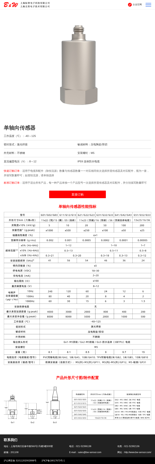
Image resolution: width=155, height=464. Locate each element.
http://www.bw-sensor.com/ (137, 452)
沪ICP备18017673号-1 (53, 460)
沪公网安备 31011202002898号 (20, 460)
